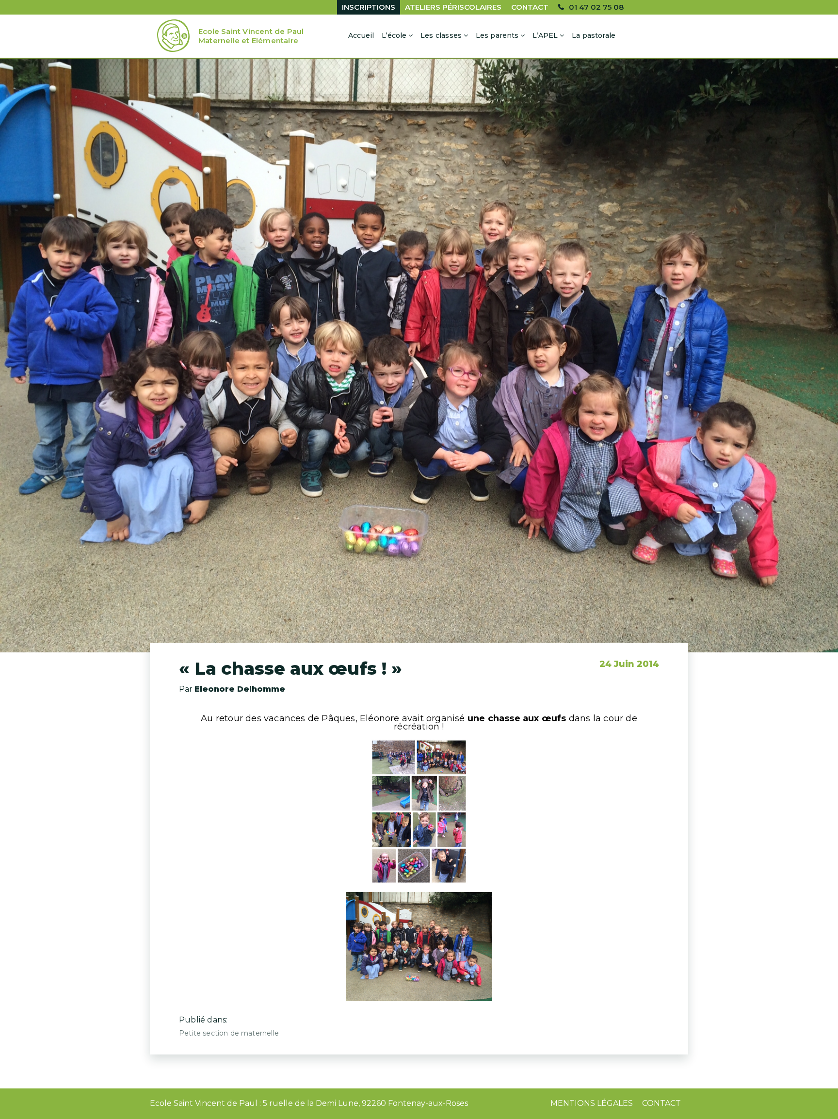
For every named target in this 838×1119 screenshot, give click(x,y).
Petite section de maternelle (229, 1033)
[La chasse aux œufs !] (419, 355)
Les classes (441, 35)
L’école (394, 35)
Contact (529, 7)
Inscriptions (368, 7)
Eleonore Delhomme (239, 689)
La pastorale (593, 35)
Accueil (361, 35)
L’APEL (545, 35)
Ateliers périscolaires (453, 7)
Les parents (497, 35)
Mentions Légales (591, 1103)
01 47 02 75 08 (596, 7)
